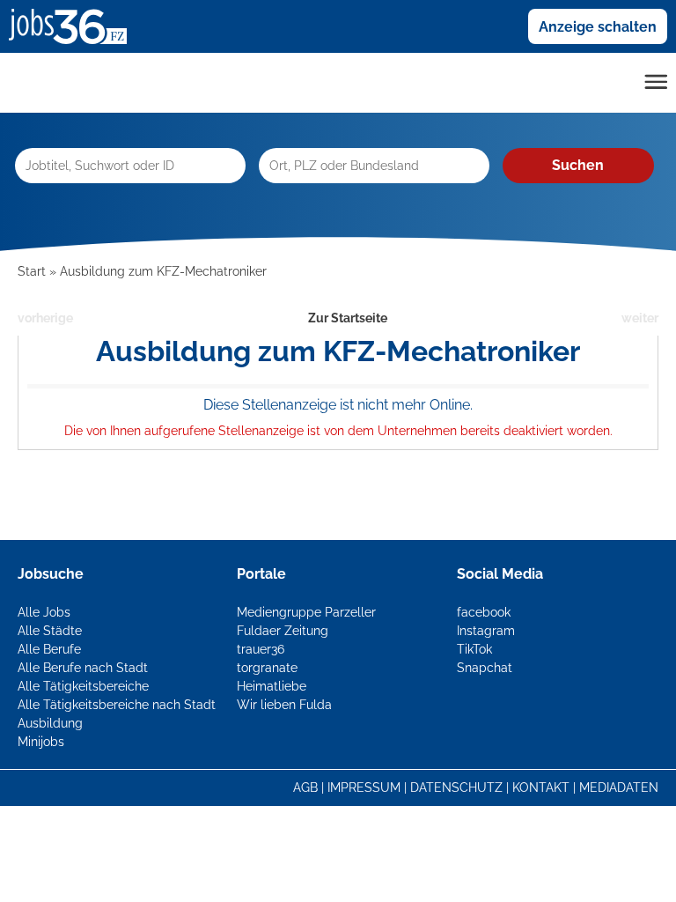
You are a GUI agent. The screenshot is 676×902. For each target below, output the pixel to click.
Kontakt (540, 787)
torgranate (267, 668)
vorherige (45, 318)
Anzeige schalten (598, 26)
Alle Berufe (49, 649)
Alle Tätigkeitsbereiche (83, 686)
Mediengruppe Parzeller (306, 612)
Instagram (486, 631)
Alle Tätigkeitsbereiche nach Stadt (117, 705)
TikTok (474, 649)
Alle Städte (50, 631)
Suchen (578, 165)
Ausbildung (50, 723)
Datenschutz (456, 787)
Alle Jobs (44, 612)
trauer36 (260, 649)
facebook (484, 612)
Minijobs (41, 742)
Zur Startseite (347, 318)
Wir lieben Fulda (284, 705)
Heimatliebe (271, 686)
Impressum (363, 787)
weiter (639, 318)
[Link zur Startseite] (74, 25)
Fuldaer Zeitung (282, 631)
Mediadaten (618, 787)
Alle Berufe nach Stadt (83, 668)
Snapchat (484, 668)
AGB (305, 787)
